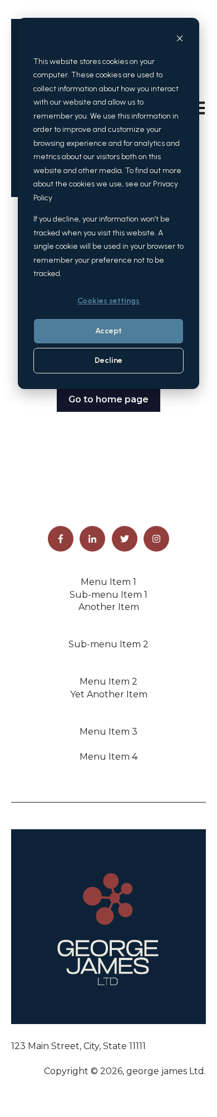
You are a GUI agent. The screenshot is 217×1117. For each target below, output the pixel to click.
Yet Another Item (108, 694)
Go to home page (108, 399)
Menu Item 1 (108, 582)
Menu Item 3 (108, 731)
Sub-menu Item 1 (108, 594)
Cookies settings (108, 301)
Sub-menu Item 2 (108, 644)
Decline (108, 360)
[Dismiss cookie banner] (180, 40)
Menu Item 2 (108, 681)
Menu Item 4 (108, 756)
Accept (108, 331)
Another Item (108, 607)
